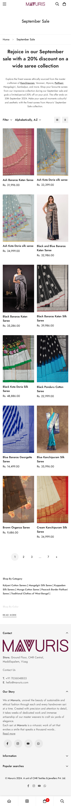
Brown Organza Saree (16, 527)
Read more (10, 615)
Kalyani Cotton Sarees (15, 585)
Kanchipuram (27, 83)
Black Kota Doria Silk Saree (15, 389)
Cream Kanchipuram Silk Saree (52, 529)
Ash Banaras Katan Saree (18, 180)
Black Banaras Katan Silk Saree (52, 318)
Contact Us (9, 670)
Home (6, 39)
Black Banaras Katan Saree (15, 318)
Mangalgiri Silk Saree (40, 585)
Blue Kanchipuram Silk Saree (50, 459)
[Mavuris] (35, 4)
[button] (64, 4)
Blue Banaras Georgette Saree (17, 459)
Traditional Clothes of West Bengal (30, 593)
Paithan (59, 83)
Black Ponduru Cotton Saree (50, 389)
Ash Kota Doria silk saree (52, 180)
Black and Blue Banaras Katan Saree (51, 248)
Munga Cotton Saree (27, 589)
